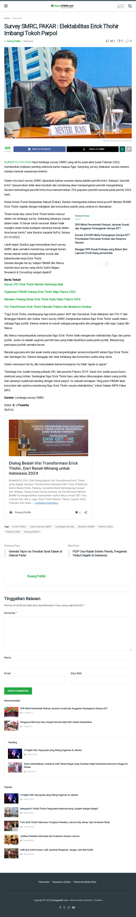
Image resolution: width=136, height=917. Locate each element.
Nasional (17, 18)
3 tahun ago (32, 755)
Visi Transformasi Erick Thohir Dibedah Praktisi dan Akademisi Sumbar (47, 306)
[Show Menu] (6, 6)
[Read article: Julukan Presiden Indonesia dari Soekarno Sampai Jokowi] (11, 840)
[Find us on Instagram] (69, 908)
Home (7, 18)
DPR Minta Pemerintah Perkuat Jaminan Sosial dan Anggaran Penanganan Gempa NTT (63, 708)
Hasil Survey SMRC (41, 526)
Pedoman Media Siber (85, 882)
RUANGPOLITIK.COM (17, 162)
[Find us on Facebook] (60, 908)
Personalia (44, 882)
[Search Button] (130, 6)
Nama (7, 657)
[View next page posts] (106, 264)
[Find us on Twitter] (64, 908)
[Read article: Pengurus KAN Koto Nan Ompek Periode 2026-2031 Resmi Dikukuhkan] (11, 726)
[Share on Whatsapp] (122, 149)
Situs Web (76, 673)
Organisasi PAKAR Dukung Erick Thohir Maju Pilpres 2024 (39, 292)
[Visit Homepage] (62, 6)
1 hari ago (27, 727)
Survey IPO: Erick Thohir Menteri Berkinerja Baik (33, 284)
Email (7, 673)
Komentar (11, 613)
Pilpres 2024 (13, 532)
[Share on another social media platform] (129, 149)
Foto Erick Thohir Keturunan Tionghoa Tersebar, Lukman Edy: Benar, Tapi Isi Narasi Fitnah (65, 822)
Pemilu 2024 (105, 526)
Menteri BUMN (86, 526)
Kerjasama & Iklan (61, 882)
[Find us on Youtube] (73, 908)
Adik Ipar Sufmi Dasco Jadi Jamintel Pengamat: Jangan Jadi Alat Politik (56, 849)
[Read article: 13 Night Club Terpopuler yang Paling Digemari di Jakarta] (15, 754)
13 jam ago (27, 713)
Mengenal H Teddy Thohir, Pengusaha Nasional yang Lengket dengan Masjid (59, 808)
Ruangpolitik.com (60, 900)
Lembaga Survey (65, 526)
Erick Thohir (19, 526)
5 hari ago (31, 772)
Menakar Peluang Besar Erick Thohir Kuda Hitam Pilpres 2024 (42, 299)
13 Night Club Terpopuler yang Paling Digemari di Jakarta (53, 750)
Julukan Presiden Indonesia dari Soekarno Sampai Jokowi (50, 836)
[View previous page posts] (100, 264)
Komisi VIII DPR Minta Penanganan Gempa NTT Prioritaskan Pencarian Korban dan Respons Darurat (102, 239)
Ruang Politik (14, 41)
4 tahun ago (28, 813)
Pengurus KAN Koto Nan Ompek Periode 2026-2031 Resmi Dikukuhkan (56, 722)
